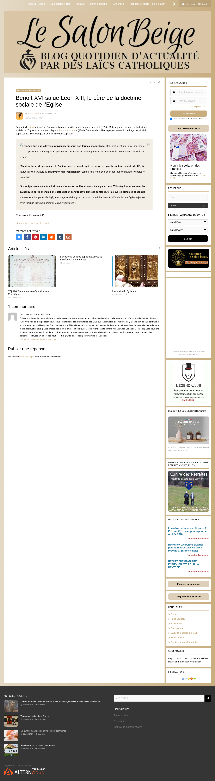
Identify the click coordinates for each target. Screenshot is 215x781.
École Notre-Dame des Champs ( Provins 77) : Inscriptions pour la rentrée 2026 (187, 531)
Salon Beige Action (60, 4)
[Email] (68, 237)
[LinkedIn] (43, 237)
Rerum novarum (67, 130)
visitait (30, 127)
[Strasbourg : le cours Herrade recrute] (11, 755)
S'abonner (120, 721)
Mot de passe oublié (198, 107)
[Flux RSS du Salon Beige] (191, 679)
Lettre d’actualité (98, 4)
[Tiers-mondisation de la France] (11, 725)
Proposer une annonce (188, 584)
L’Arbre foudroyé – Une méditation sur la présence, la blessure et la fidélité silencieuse (60, 701)
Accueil (32, 4)
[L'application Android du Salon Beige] (194, 679)
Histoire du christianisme (28, 90)
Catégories (177, 628)
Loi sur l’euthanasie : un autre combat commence (43, 731)
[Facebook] (27, 237)
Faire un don (178, 619)
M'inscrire (203, 119)
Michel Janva (33, 114)
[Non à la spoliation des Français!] (188, 160)
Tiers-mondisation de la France (34, 716)
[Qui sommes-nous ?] (183, 679)
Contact (80, 4)
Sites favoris (177, 637)
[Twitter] (19, 237)
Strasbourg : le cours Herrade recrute (37, 745)
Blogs (42, 4)
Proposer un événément (189, 596)
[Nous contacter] (186, 679)
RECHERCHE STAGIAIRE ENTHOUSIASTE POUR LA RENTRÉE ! (183, 564)
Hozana (195, 354)
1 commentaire (30, 118)
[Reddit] (51, 237)
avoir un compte (26, 356)
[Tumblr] (60, 237)
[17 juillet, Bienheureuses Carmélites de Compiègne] (32, 286)
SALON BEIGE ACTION (189, 128)
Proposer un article (139, 4)
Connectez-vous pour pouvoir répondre (38, 339)
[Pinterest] (35, 237)
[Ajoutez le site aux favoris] (189, 679)
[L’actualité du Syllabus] (136, 286)
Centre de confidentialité (184, 642)
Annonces (118, 4)
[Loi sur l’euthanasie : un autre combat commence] (11, 740)
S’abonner (176, 623)
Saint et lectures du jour (184, 633)
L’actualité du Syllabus (124, 291)
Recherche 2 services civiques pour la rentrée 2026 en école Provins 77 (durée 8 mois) (185, 547)
